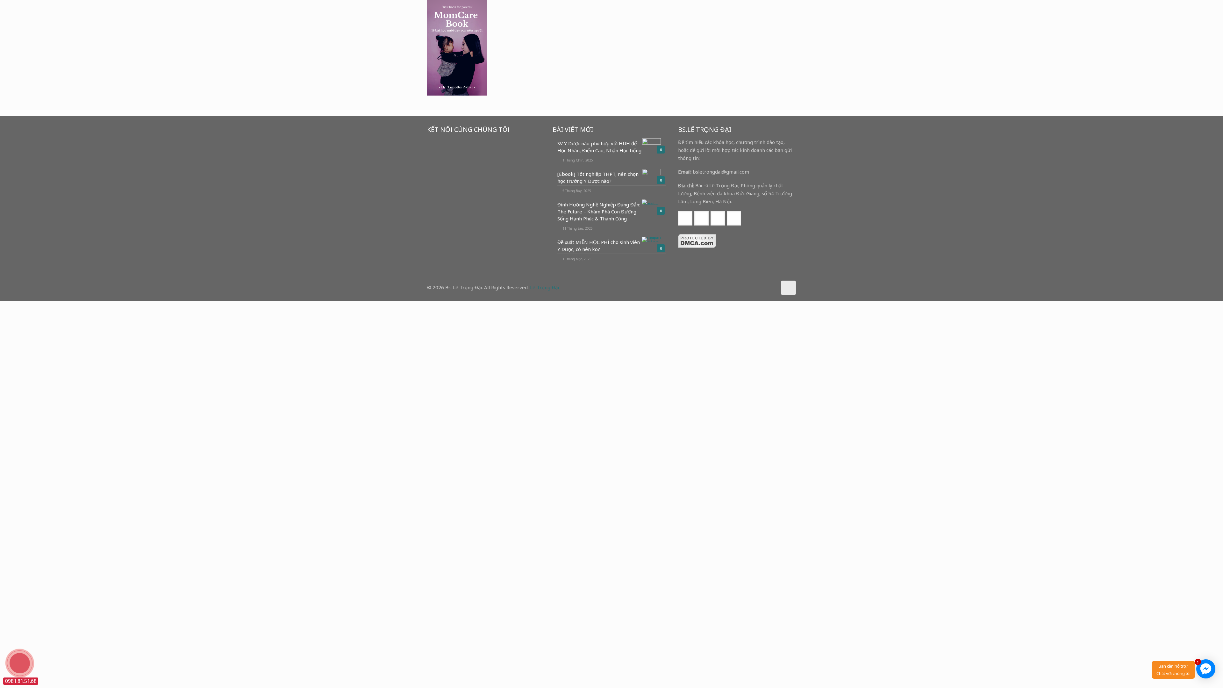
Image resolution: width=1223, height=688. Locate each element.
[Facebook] (745, 287)
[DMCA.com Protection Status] (697, 246)
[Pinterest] (762, 287)
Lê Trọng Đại (544, 287)
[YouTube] (754, 287)
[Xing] (771, 287)
